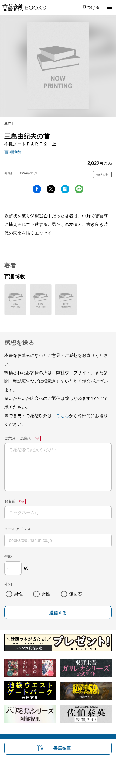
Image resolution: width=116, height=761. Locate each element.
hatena (65, 189)
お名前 (10, 501)
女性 (46, 594)
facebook (37, 189)
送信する (58, 612)
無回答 (75, 594)
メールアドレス (17, 529)
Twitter (51, 189)
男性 (18, 594)
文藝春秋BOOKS (24, 7)
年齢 (8, 557)
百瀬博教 (13, 152)
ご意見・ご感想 (17, 438)
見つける (91, 7)
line (79, 189)
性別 (8, 585)
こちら (62, 416)
